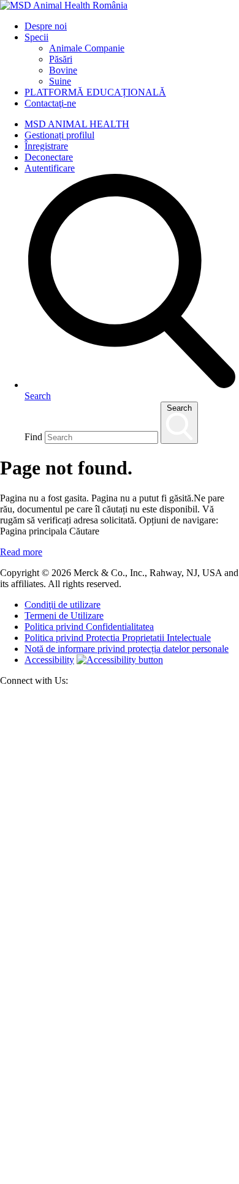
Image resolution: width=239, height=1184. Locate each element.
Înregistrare (46, 146)
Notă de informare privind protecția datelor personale (127, 648)
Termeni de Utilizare (64, 615)
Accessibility (49, 659)
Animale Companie (86, 48)
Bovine (63, 70)
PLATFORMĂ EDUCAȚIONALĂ (95, 92)
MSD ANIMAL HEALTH (77, 124)
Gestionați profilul (59, 135)
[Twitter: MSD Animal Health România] (119, 937)
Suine (60, 81)
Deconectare (49, 157)
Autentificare (50, 168)
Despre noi (46, 26)
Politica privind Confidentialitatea (89, 626)
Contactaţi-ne (50, 103)
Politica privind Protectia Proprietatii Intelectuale (118, 637)
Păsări (60, 59)
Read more (21, 552)
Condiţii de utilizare (63, 604)
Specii (36, 37)
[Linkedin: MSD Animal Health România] (119, 1178)
